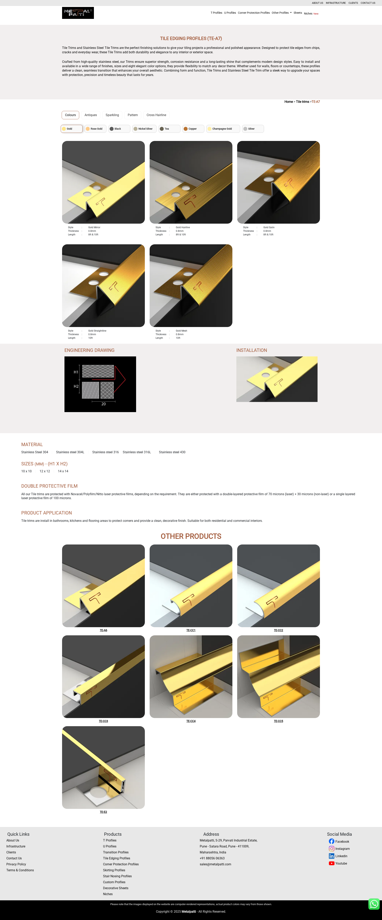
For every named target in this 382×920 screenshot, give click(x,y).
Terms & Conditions (20, 870)
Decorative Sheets (115, 888)
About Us (317, 3)
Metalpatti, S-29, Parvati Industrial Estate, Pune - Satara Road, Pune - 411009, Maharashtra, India (228, 846)
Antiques (91, 115)
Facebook (342, 841)
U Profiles (230, 12)
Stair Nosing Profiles (117, 876)
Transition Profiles (116, 852)
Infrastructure (336, 3)
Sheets (298, 12)
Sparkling (112, 115)
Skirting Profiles (114, 870)
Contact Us (368, 3)
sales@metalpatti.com (215, 864)
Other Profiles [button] (280, 12)
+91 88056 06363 (212, 858)
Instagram (342, 849)
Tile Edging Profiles (116, 858)
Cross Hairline (156, 115)
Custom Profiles (114, 882)
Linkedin (341, 856)
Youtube (341, 863)
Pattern (133, 115)
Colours (70, 115)
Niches (308, 13)
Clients (353, 3)
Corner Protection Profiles (254, 12)
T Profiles (216, 12)
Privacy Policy (16, 864)
